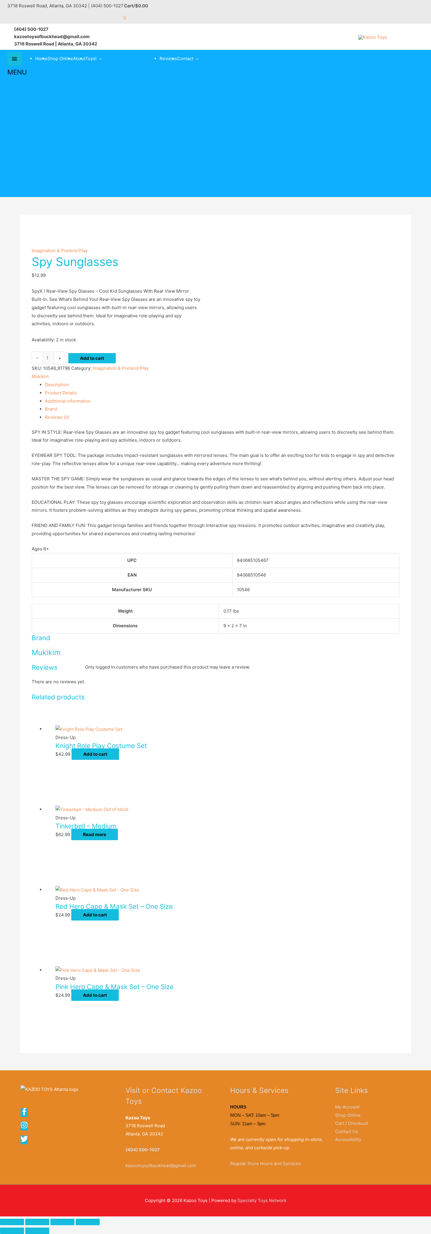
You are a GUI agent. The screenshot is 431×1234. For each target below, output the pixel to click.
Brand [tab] (51, 409)
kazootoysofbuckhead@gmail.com (160, 1165)
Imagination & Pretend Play (60, 250)
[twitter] (25, 1141)
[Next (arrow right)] (37, 1231)
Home (41, 58)
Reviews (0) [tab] (57, 417)
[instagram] (26, 1127)
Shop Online (60, 58)
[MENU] (14, 59)
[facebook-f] (26, 1113)
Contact (185, 58)
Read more (94, 834)
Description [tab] (57, 384)
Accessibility (348, 1139)
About (79, 58)
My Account (347, 1107)
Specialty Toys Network (261, 1200)
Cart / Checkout (351, 1123)
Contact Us (346, 1131)
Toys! (90, 58)
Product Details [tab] (61, 393)
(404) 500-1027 (142, 1149)
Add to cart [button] (95, 754)
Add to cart (92, 358)
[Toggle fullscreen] (37, 1222)
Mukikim (40, 376)
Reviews (168, 58)
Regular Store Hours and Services (265, 1163)
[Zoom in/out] (12, 1222)
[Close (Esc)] (88, 1222)
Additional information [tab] (68, 401)
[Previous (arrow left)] (12, 1231)
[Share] (62, 1222)
